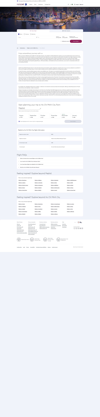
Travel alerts (64, 227)
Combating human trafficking (41, 247)
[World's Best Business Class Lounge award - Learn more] (45, 239)
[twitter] (76, 228)
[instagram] (82, 228)
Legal (24, 247)
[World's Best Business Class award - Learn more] (32, 239)
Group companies (31, 222)
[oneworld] (26, 4)
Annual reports (19, 231)
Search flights (73, 121)
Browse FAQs (64, 225)
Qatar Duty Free (31, 228)
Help (63, 222)
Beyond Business (42, 225)
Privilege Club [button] (47, 4)
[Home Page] (17, 48)
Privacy (27, 247)
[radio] (23, 116)
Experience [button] (40, 4)
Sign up (81, 4)
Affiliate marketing (54, 224)
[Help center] (68, 4)
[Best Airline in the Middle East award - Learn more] (58, 239)
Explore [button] (30, 4)
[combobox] (29, 108)
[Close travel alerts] (82, 1)
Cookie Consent (55, 247)
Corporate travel (42, 224)
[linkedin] (78, 228)
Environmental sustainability (22, 232)
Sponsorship (19, 228)
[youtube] (80, 228)
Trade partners (53, 228)
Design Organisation (31, 232)
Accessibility (32, 247)
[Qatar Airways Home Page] (20, 4)
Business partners (54, 222)
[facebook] (74, 228)
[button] (50, 158)
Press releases (19, 227)
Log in (77, 4)
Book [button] (35, 4)
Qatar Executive (31, 227)
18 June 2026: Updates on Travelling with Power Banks (29, 0)
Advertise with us (43, 228)
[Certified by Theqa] (78, 222)
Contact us (64, 224)
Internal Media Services (32, 231)
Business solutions (43, 222)
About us (18, 224)
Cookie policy (19, 247)
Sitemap (49, 247)
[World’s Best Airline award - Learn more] (19, 239)
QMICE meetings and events (44, 227)
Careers (18, 225)
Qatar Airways (19, 222)
